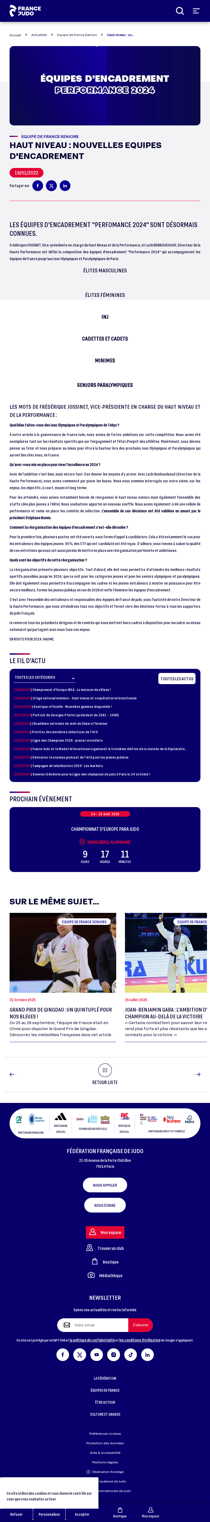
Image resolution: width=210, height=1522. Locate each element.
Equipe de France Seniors (77, 34)
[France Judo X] (79, 1353)
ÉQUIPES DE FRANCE (105, 1390)
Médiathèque (110, 1275)
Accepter (82, 1514)
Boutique (120, 1516)
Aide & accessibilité (105, 1452)
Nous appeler (105, 1185)
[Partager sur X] (51, 185)
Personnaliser (49, 1514)
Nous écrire (105, 1205)
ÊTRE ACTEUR (105, 1402)
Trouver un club (111, 1248)
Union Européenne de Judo (105, 1481)
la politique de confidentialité (92, 1340)
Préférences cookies (105, 1433)
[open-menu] (196, 11)
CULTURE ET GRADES (105, 1414)
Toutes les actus (177, 678)
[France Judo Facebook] (62, 1353)
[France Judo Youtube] (96, 1353)
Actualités (39, 34)
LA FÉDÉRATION (105, 1378)
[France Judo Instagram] (113, 1353)
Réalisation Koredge (108, 1471)
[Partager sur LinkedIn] (65, 185)
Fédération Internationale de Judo (105, 1491)
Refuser (16, 1514)
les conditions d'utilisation (140, 1340)
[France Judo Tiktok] (130, 1353)
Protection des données (105, 1443)
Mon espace (150, 1516)
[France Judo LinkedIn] (147, 1353)
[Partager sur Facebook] (37, 185)
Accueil (15, 35)
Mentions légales (105, 1462)
